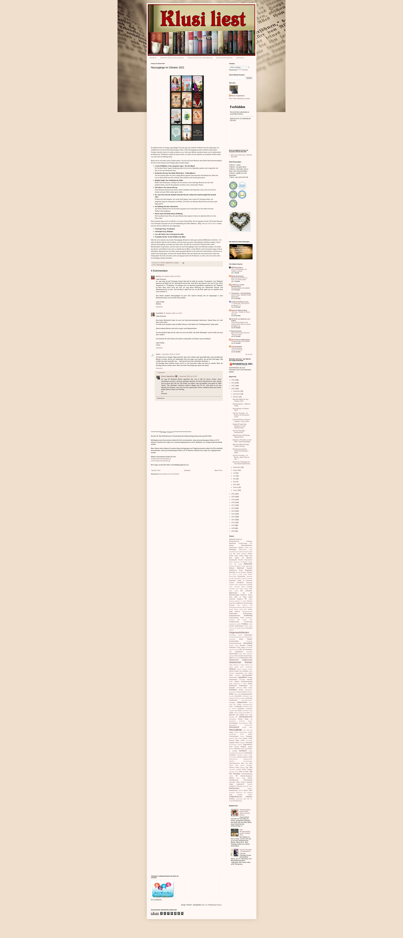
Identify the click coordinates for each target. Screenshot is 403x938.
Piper (237, 740)
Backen (240, 560)
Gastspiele (249, 628)
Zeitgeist (250, 794)
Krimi (231, 694)
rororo (250, 746)
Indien (250, 671)
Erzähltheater (248, 617)
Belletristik (248, 564)
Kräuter (244, 692)
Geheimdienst (232, 635)
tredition (231, 776)
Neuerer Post (155, 470)
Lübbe (231, 712)
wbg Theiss (249, 786)
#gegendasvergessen (235, 539)
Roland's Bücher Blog (239, 310)
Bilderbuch (240, 568)
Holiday (236, 667)
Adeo (251, 543)
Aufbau (250, 553)
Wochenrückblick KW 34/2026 (240, 288)
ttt (236, 776)
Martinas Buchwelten (209, 223)
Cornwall (249, 586)
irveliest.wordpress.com (239, 302)
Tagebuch (242, 767)
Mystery (250, 721)
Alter (251, 547)
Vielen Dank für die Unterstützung (199, 58)
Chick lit (240, 580)
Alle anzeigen (248, 354)
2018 (233, 502)
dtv (234, 603)
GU (240, 649)
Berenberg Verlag (240, 566)
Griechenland (248, 647)
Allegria (247, 547)
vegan (231, 784)
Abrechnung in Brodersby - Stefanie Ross (242, 436)
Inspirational (239, 673)
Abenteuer (232, 543)
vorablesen (232, 786)
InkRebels (231, 673)
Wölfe (250, 790)
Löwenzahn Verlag (247, 710)
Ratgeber (232, 742)
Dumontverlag (248, 603)
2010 (233, 525)
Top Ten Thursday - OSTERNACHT (246, 850)
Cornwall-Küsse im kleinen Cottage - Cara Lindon (241, 420)
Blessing (238, 572)
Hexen (250, 656)
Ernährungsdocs (234, 617)
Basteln (231, 562)
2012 (233, 519)
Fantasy (244, 624)
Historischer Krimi (246, 658)
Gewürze (231, 645)
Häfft (230, 651)
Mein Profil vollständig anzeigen (239, 98)
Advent (231, 545)
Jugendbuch (242, 677)
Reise (231, 746)
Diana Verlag (233, 590)
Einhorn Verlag (238, 609)
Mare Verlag (248, 714)
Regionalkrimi (247, 744)
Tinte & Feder (244, 771)
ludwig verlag (242, 712)
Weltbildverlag (233, 790)
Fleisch (231, 628)
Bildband (231, 568)
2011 (233, 522)
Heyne (231, 658)
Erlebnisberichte (234, 615)
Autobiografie (233, 560)
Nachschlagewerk (243, 723)
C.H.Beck (243, 578)
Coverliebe (232, 588)
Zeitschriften (239, 798)
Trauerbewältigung (246, 774)
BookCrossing (232, 576)
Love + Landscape (235, 706)
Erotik (242, 617)
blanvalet (232, 572)
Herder (246, 656)
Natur (250, 723)
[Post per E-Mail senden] (183, 262)
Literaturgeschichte (247, 704)
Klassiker (232, 687)
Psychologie (249, 740)
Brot (230, 578)
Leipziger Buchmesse (234, 698)
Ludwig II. (236, 712)
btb (232, 578)
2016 (233, 508)
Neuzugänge (160, 265)
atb (234, 553)
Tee (250, 767)
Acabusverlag (243, 543)
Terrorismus (232, 769)
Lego (251, 696)
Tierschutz (232, 771)
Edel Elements (242, 605)
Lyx (251, 712)
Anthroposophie (243, 549)
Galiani (238, 628)
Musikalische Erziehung (236, 721)
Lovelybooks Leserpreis (244, 708)
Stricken (242, 765)
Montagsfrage (232, 719)
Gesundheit (247, 643)
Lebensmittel (245, 696)
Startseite (152, 58)
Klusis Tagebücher (167, 262)
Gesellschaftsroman (235, 643)
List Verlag (237, 704)
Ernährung (248, 615)
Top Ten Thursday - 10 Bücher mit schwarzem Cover (241, 415)
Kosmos (238, 692)
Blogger (219, 905)
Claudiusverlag (242, 584)
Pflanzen (231, 740)
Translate (245, 70)
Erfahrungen (233, 613)
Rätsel (237, 742)
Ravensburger (232, 744)
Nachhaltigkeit (233, 723)
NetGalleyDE (234, 727)
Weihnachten (234, 788)
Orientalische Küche (236, 734)
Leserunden (248, 698)
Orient (250, 732)
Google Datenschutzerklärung (161, 458)
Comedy (249, 584)
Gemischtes (248, 635)
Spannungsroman (234, 763)
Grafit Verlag (241, 647)
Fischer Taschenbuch (236, 626)
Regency (239, 744)
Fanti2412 (159, 313)
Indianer (246, 671)
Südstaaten (249, 765)
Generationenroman (247, 637)
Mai (234, 479)
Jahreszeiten (233, 677)
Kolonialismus (248, 689)
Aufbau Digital (244, 555)
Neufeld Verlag (247, 727)
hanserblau (249, 651)
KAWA (230, 683)
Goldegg (249, 645)
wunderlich (232, 792)
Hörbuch (232, 669)
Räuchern (242, 742)
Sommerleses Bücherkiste (240, 339)
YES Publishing (248, 792)
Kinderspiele (243, 685)
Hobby (230, 664)
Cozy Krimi (248, 588)
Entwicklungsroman (247, 611)
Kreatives (249, 692)
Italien (231, 675)
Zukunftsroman (237, 801)
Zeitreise (232, 799)
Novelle (236, 732)
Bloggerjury (244, 572)
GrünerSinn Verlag (234, 649)
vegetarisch (240, 784)
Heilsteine (231, 655)
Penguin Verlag (247, 738)
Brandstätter (241, 576)
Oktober (236, 397)
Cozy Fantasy (240, 588)
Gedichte (231, 630)
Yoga (230, 794)
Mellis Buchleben (237, 276)
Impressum (240, 58)
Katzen (237, 681)
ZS (248, 799)
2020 (233, 496)
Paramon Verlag (233, 738)
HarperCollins (233, 653)
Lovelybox (231, 710)
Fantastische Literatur (235, 624)
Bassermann (248, 560)
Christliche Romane (244, 582)
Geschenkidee (234, 641)
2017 (233, 505)
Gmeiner (243, 645)
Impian (241, 671)
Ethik (238, 619)
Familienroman (234, 622)
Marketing (231, 717)
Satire (243, 753)
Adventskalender (246, 545)
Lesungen (232, 702)
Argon (250, 549)
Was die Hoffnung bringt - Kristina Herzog (241, 445)
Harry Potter (242, 653)
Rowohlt (236, 748)
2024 (233, 383)
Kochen (241, 690)
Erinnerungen (247, 613)
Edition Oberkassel (247, 607)
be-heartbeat (244, 562)
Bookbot (250, 574)
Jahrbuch (237, 675)
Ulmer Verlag (240, 778)
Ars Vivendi (245, 551)
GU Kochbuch (247, 649)
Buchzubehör (237, 578)
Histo (238, 657)
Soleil (158, 354)
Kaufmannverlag (246, 681)
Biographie (248, 570)
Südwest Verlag (234, 767)
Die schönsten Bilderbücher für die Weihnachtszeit (240, 593)
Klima (245, 687)
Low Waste (238, 710)
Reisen (237, 746)
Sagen (250, 750)
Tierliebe (249, 769)
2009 (233, 528)
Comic (230, 586)
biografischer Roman (236, 570)
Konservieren (232, 692)
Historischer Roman (240, 662)
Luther (248, 712)
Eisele (245, 609)
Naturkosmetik (248, 725)
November (236, 394)
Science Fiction (247, 755)
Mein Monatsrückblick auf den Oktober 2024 (245, 832)
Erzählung (231, 619)
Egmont (231, 609)
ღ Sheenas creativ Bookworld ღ (237, 285)
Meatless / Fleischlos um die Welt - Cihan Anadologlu (242, 440)
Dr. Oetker (243, 601)
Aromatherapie (233, 551)
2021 (233, 494)
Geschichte (249, 641)
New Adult (246, 730)
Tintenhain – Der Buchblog (241, 293)
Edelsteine (239, 607)
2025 (233, 380)
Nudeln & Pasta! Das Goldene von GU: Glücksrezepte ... (239, 426)
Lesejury (242, 698)
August (235, 470)
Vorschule (239, 786)
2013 (233, 517)
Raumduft (249, 742)
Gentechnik (232, 639)
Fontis (234, 628)
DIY (246, 599)
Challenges (232, 580)
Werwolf (241, 790)
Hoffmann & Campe (238, 664)
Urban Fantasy (241, 782)
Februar (236, 487)
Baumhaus (236, 562)
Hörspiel (250, 669)
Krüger (235, 694)
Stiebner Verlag (233, 765)
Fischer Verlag (248, 626)
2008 (233, 531)
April (234, 481)
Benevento (232, 566)
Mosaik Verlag (243, 719)
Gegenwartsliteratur (239, 632)
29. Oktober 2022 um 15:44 (173, 313)
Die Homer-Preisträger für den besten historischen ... (242, 462)
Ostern (250, 734)
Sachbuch (243, 751)
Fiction (250, 624)
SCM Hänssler (233, 757)
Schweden (239, 755)
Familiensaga (248, 622)
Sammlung (238, 753)
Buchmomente (236, 331)
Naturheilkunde (233, 725)
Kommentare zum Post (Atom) (169, 474)
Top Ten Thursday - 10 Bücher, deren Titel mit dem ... (241, 457)
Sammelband (232, 753)
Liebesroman (242, 702)
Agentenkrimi (233, 547)
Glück (236, 645)
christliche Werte (233, 584)
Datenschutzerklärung (224, 58)
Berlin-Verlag (249, 566)
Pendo (240, 738)
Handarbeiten (239, 651)
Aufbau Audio (233, 555)
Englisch (237, 611)
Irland (245, 673)
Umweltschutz (233, 780)
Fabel (250, 619)
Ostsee (242, 736)
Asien (230, 553)
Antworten (159, 307)
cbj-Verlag (249, 578)
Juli (234, 473)
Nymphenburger (243, 732)
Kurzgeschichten (246, 694)
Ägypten (240, 547)
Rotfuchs (231, 748)
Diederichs (243, 595)
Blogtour (249, 572)
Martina (158, 276)
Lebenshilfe (238, 696)
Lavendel (231, 696)
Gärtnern (243, 628)
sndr (206, 905)
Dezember (236, 391)
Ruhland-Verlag (244, 748)
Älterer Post (218, 470)
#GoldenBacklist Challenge (240, 541)
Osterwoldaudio (233, 736)
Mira (237, 717)
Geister (240, 635)
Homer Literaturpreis (246, 667)
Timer (236, 771)
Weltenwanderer (237, 267)
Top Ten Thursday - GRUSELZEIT (239, 431)
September (237, 467)
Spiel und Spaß (246, 763)
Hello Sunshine (238, 656)
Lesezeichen (233, 700)
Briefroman (249, 576)
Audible (238, 553)
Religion (243, 746)
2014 (233, 514)
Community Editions (239, 586)
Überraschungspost (246, 776)
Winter (246, 790)
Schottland (232, 755)
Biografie (249, 568)
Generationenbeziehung (235, 637)
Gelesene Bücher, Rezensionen (172, 58)
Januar (235, 490)
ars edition (239, 551)
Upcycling (232, 782)
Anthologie (232, 549)
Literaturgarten (236, 346)
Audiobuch (244, 553)
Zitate (244, 798)
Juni (234, 476)
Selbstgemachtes (247, 759)
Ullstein (231, 778)
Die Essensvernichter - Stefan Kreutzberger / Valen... (241, 450)
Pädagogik (249, 736)
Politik (243, 740)
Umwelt (250, 778)
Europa (244, 619)
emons (250, 609)
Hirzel (235, 657)
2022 (233, 388)
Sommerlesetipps (247, 761)
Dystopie (231, 605)
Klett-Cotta (239, 687)
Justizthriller (242, 679)
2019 (233, 499)
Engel (231, 611)
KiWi (251, 685)
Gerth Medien (245, 639)
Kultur (239, 694)
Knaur (250, 687)
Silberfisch (231, 761)
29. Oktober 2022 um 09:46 (171, 276)
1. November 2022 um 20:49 (170, 354)
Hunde (236, 671)
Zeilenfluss (240, 794)
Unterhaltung (248, 780)
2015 (233, 511)
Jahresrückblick (247, 675)
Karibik (231, 681)
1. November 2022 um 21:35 (187, 376)
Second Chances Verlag (244, 757)
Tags (247, 767)
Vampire (249, 782)
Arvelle (250, 551)
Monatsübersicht (245, 717)
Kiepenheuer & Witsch (240, 683)
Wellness (250, 788)
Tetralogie (238, 769)
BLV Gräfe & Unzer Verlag (238, 574)
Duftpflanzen (239, 603)
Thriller (244, 769)
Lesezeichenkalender (246, 700)
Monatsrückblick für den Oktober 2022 (241, 400)
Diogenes (240, 599)
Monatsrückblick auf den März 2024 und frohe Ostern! (245, 812)
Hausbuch (249, 653)
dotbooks (237, 601)
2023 (233, 385)
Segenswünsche (233, 759)
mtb (251, 719)
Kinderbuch (233, 685)
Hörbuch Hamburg (242, 669)
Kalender (249, 679)
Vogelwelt (249, 784)
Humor (231, 671)
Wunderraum (239, 792)
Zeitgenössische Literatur (240, 797)
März (235, 484)
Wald (244, 786)
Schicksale (248, 753)
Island (250, 673)
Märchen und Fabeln (236, 715)
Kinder (250, 683)
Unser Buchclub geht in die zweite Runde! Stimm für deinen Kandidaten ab (241, 324)
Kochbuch (233, 690)
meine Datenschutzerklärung (160, 461)
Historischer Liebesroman (240, 660)
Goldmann (232, 647)
